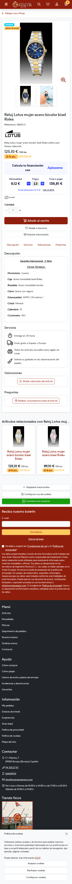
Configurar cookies (36, 877)
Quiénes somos (9, 643)
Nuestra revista (10, 637)
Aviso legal (7, 723)
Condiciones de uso (37, 546)
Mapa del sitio (9, 741)
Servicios (28, 244)
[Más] (20, 210)
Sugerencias (8, 717)
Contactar (7, 649)
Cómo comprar (10, 665)
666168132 (10, 773)
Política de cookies (11, 735)
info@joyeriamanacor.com (14, 585)
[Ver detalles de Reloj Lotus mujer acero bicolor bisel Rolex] (18, 436)
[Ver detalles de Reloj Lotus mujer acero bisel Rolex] (53, 436)
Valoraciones (44, 244)
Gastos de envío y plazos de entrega (20, 677)
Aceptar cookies (36, 863)
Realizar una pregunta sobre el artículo (38, 400)
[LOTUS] (12, 133)
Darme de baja (36, 539)
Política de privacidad (52, 585)
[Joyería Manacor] (22, 4)
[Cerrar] (66, 833)
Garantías (7, 689)
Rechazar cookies (36, 870)
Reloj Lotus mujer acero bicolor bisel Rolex (19, 455)
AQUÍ (37, 857)
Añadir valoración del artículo (37, 381)
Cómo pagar (8, 671)
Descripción (13, 244)
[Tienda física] (17, 816)
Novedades (8, 619)
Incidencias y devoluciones (15, 683)
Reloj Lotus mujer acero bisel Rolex (53, 453)
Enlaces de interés (11, 711)
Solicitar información (38, 234)
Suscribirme (36, 531)
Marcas (6, 625)
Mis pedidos (8, 705)
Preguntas (61, 244)
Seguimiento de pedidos (14, 631)
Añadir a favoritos (37, 228)
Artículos (6, 613)
